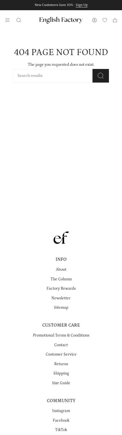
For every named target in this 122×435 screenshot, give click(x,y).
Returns (61, 364)
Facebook (61, 420)
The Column (61, 279)
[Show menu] (7, 20)
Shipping (61, 373)
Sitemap (61, 307)
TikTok (61, 430)
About (61, 269)
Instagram (61, 411)
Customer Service (61, 354)
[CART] (115, 20)
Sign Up (82, 5)
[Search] (100, 76)
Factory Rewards (61, 288)
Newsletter (61, 298)
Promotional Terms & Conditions (61, 335)
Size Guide (61, 383)
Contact (61, 345)
